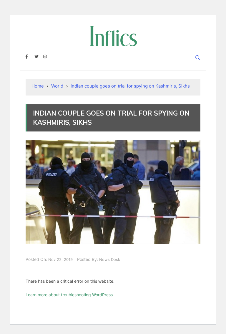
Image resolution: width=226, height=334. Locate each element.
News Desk (109, 259)
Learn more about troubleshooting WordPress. (70, 294)
